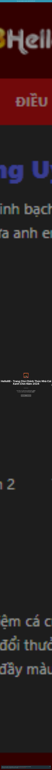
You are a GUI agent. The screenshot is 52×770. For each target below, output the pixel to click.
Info (26, 395)
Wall (51, 385)
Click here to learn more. (22, 767)
